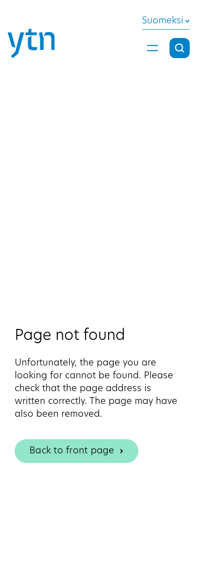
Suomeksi (162, 21)
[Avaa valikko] (152, 48)
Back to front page (72, 451)
